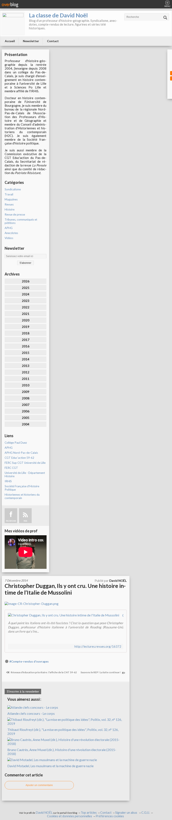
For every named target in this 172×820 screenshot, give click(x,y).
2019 (25, 327)
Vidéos (9, 238)
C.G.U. (145, 812)
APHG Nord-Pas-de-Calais (21, 452)
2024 (25, 294)
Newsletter (31, 41)
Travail (9, 194)
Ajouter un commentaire (39, 785)
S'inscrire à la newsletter (23, 691)
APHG (9, 228)
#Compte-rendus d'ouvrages (29, 661)
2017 (25, 340)
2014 (25, 359)
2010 (25, 385)
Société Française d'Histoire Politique (22, 488)
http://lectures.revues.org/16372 (97, 646)
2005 (25, 418)
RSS (25, 521)
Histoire (9, 209)
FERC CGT (11, 467)
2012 (25, 372)
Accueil (10, 41)
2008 (25, 398)
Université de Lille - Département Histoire (25, 474)
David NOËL (44, 812)
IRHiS (8, 481)
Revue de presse (15, 214)
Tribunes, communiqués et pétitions (21, 221)
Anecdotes (11, 233)
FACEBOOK (11, 521)
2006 (25, 411)
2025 (25, 288)
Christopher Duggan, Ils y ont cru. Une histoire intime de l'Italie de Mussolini (122, 615)
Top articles (89, 812)
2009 (25, 392)
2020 (25, 320)
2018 (25, 333)
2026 (25, 281)
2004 (25, 424)
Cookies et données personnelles (69, 816)
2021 (25, 314)
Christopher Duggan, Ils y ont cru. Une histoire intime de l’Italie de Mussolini (65, 589)
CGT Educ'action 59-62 (19, 457)
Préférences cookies (110, 816)
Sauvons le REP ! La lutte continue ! (101, 672)
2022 (25, 307)
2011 (25, 379)
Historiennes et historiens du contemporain (22, 496)
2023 (25, 301)
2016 (25, 346)
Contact (53, 41)
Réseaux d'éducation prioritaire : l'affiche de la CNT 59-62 (43, 672)
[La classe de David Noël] (13, 23)
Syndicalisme (13, 189)
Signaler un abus (126, 812)
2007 (25, 405)
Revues (9, 204)
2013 (25, 366)
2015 (25, 353)
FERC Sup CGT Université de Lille (25, 462)
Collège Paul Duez (16, 442)
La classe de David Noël (58, 15)
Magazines (11, 199)
